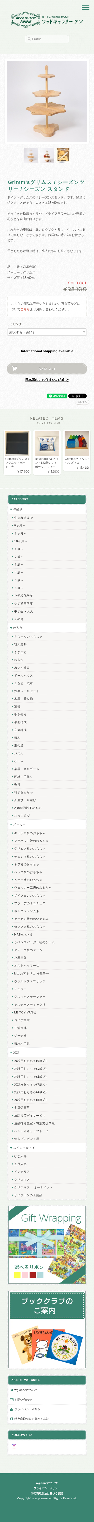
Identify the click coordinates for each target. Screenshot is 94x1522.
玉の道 (19, 745)
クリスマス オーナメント (33, 1187)
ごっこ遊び (22, 815)
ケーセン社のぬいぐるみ (31, 918)
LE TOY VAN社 (25, 1012)
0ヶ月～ (20, 525)
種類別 (18, 627)
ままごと (20, 652)
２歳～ (19, 556)
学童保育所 (22, 1107)
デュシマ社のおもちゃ (30, 856)
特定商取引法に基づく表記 (31, 1418)
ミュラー (20, 988)
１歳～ (19, 548)
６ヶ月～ (20, 533)
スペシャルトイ (24, 1147)
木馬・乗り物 (23, 698)
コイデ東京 (22, 1020)
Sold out (47, 368)
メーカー (19, 824)
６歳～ (19, 587)
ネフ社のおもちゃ (26, 864)
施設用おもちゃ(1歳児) (30, 1068)
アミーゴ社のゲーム (28, 949)
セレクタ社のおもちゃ (30, 926)
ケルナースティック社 (30, 1004)
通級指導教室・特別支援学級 (34, 1123)
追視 (17, 706)
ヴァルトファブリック (30, 981)
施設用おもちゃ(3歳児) (30, 1084)
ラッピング (14, 324)
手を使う (20, 714)
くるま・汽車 (23, 683)
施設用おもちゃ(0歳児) (30, 1060)
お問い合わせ (23, 1399)
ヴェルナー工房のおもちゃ (33, 887)
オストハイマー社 (26, 965)
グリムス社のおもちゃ (30, 848)
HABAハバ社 (23, 934)
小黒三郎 (20, 957)
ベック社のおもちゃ (28, 872)
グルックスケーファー (30, 996)
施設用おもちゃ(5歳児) (30, 1099)
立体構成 (20, 729)
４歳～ (19, 572)
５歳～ (19, 580)
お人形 (19, 659)
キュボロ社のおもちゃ (30, 833)
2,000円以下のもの (28, 807)
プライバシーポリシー (28, 1409)
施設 (16, 1052)
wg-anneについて (26, 1390)
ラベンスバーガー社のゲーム (34, 942)
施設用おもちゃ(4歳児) (30, 1092)
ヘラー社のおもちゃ (28, 879)
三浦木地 (20, 1027)
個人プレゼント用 (26, 1138)
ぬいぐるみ (22, 667)
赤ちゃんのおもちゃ (28, 636)
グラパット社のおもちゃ (31, 840)
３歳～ (19, 564)
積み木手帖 (22, 1043)
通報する (82, 402)
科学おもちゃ (23, 792)
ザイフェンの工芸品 (28, 1195)
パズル (19, 753)
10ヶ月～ (20, 541)
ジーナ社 (20, 1035)
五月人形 (20, 1163)
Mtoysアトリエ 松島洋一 (31, 973)
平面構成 (20, 722)
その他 (19, 619)
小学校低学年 (23, 595)
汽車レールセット (26, 691)
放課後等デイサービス (30, 1115)
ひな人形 (20, 1156)
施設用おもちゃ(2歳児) (30, 1076)
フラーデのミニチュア (30, 903)
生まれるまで (23, 517)
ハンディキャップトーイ (31, 1131)
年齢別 (18, 509)
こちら (25, 309)
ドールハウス (23, 675)
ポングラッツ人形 (26, 911)
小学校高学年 (23, 603)
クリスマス (22, 1179)
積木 (17, 737)
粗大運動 (20, 644)
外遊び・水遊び (25, 800)
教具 (17, 784)
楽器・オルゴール (26, 768)
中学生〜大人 (23, 611)
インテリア (22, 1171)
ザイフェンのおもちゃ (30, 895)
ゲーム (19, 761)
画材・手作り (23, 776)
